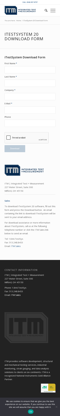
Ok (30, 411)
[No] (56, 406)
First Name (11, 63)
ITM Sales (16, 246)
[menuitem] (44, 10)
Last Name (11, 76)
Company (10, 90)
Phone (8, 117)
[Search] (44, 10)
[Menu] (51, 10)
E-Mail (8, 103)
